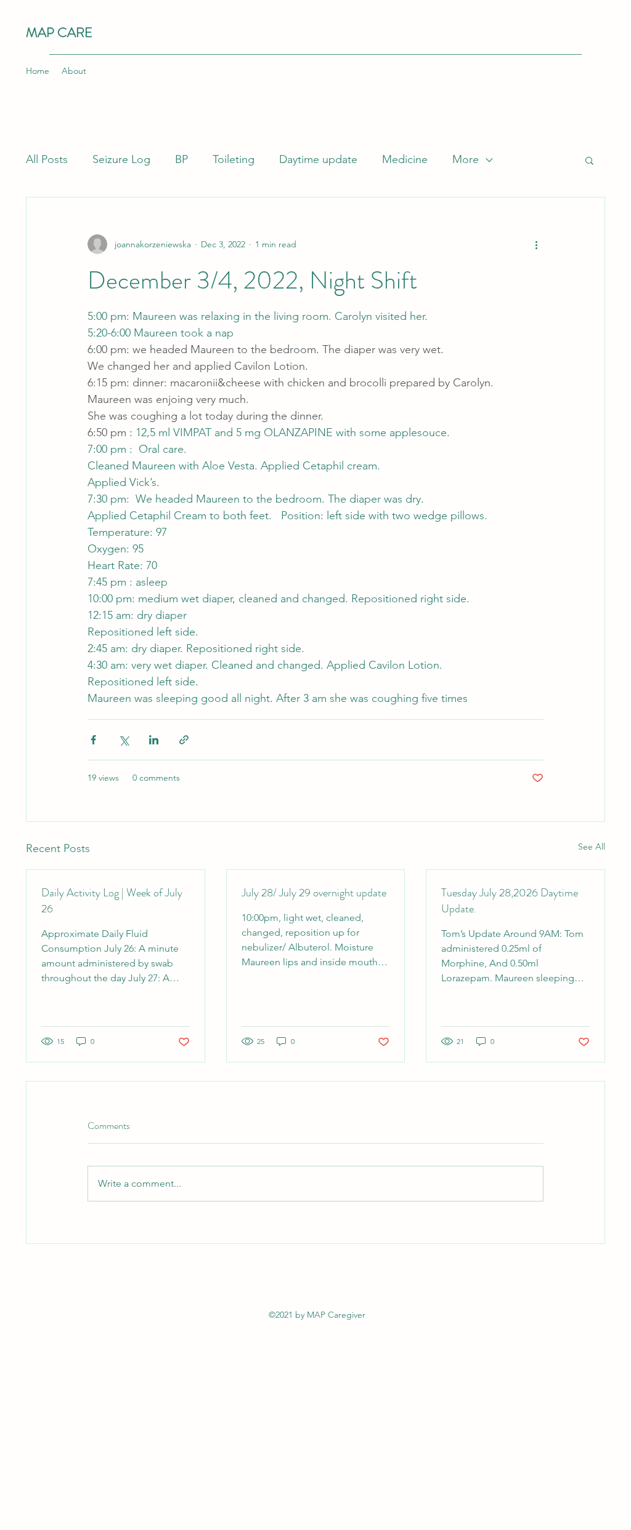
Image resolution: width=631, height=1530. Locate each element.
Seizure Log (121, 159)
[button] (589, 160)
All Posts (47, 159)
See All (591, 846)
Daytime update (318, 159)
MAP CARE (59, 32)
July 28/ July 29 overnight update (314, 893)
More (465, 159)
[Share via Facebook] (93, 740)
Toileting (233, 159)
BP (181, 159)
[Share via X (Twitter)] (123, 740)
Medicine (405, 159)
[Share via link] (184, 740)
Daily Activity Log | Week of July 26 (111, 901)
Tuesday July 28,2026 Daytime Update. (509, 901)
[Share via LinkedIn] (154, 740)
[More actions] (536, 244)
